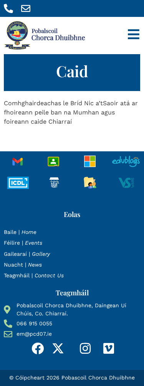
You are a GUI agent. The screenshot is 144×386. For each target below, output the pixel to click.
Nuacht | (23, 265)
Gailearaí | (27, 254)
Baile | (20, 232)
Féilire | (23, 243)
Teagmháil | (34, 275)
